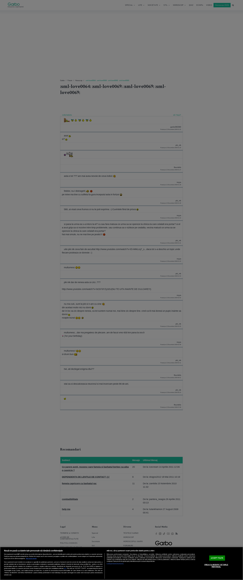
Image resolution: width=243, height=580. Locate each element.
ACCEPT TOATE (217, 558)
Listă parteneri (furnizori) (115, 564)
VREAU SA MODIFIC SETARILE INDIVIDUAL (216, 566)
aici (65, 568)
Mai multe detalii (31, 558)
